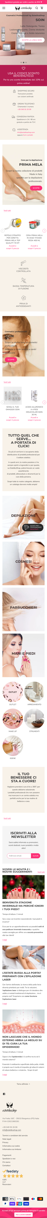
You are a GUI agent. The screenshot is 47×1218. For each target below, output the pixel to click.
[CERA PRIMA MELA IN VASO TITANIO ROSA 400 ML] (34, 224)
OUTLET (12, 704)
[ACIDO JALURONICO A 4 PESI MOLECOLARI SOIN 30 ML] (34, 396)
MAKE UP (13, 731)
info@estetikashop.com (26, 132)
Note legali (6, 1139)
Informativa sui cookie (11, 1146)
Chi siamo (6, 1162)
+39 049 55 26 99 (24, 109)
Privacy (5, 1142)
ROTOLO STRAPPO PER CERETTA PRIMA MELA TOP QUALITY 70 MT (12, 239)
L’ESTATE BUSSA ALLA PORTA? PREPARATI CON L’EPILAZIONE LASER (21, 976)
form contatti (28, 135)
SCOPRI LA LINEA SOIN (32, 40)
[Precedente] (2, 230)
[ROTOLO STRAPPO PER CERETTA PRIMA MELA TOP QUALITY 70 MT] (13, 224)
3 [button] (26, 62)
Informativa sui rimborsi (11, 1149)
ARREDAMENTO (34, 704)
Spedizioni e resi (8, 1158)
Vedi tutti (7, 210)
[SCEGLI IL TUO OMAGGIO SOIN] (13, 396)
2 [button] (23, 62)
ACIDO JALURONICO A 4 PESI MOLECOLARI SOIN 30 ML (34, 411)
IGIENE (13, 758)
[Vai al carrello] (41, 8)
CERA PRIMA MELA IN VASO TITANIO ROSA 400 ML (34, 238)
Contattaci (6, 1165)
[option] (23, 38)
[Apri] (3, 8)
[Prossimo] (44, 230)
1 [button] (21, 62)
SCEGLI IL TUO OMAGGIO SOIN (13, 408)
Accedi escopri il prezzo (12, 247)
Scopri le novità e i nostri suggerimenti (17, 870)
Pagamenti (6, 1155)
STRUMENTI (34, 731)
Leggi (4, 940)
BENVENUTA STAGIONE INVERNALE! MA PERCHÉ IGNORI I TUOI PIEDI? (23, 906)
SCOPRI (36, 188)
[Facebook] (4, 1094)
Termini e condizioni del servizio (15, 1135)
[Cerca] (36, 8)
